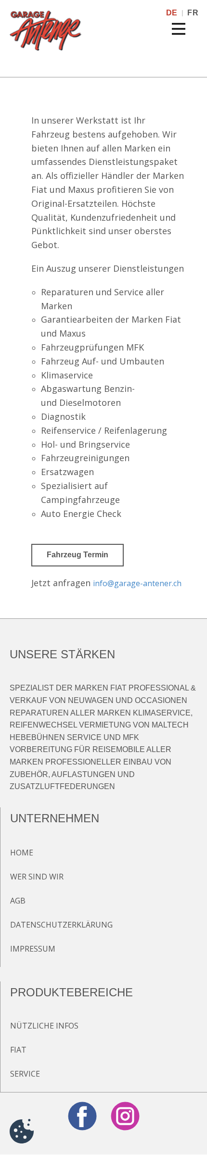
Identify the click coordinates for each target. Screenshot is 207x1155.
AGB (18, 900)
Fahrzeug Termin (77, 555)
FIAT (18, 1049)
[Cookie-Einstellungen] (22, 1133)
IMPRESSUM (32, 948)
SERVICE (25, 1073)
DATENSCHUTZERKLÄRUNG (61, 924)
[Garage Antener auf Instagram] (125, 1116)
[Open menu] (178, 29)
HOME (21, 852)
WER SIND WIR (37, 876)
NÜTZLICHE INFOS (44, 1025)
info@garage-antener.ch (137, 583)
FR (192, 13)
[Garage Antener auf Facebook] (82, 1116)
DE (172, 13)
